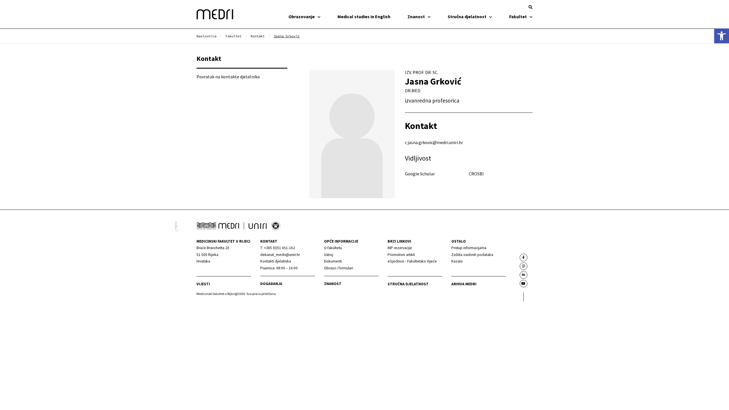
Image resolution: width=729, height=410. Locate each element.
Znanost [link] (416, 16)
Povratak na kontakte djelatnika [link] (228, 76)
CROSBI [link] (476, 174)
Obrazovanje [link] (301, 16)
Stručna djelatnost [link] (467, 16)
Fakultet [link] (518, 16)
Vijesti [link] (203, 284)
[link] (721, 35)
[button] (531, 7)
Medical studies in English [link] (363, 16)
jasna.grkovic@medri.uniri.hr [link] (435, 142)
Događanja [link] (271, 283)
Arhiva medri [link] (463, 284)
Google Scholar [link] (420, 174)
